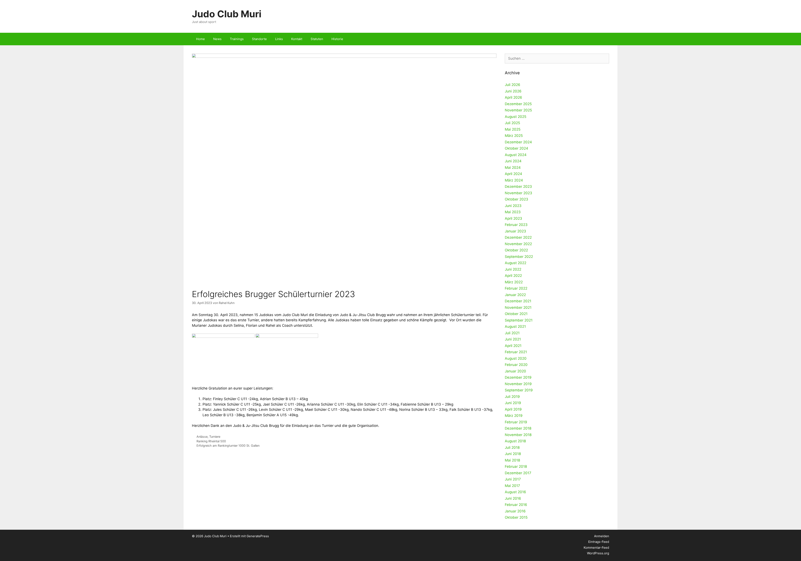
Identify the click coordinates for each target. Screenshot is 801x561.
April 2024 (513, 174)
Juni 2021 (513, 339)
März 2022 (514, 282)
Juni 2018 (513, 454)
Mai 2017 (512, 486)
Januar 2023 (515, 231)
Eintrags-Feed (598, 542)
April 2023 (513, 218)
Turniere (214, 436)
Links (279, 39)
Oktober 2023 (516, 199)
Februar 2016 (516, 505)
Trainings (237, 39)
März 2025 (514, 136)
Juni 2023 (513, 206)
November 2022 (518, 244)
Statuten (317, 39)
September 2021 (519, 320)
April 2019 (513, 409)
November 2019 (518, 384)
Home (200, 39)
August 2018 (515, 441)
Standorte (259, 39)
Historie (337, 39)
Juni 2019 (513, 403)
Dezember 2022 (518, 237)
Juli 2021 (512, 333)
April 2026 (513, 97)
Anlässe (202, 436)
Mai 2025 (512, 129)
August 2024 (515, 155)
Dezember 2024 (518, 142)
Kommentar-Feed (596, 548)
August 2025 (515, 117)
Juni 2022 (513, 269)
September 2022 (519, 257)
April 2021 (513, 346)
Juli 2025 (512, 123)
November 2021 (518, 307)
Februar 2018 (516, 466)
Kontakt (296, 39)
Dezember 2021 (518, 301)
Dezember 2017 (518, 473)
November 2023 (518, 193)
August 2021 (515, 326)
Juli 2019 (512, 397)
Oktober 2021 (516, 314)
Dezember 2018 (518, 428)
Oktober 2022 (516, 250)
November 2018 (518, 435)
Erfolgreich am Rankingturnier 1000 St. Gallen (227, 445)
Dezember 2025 (518, 104)
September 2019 (519, 390)
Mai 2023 (513, 212)
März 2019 (514, 416)
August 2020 (515, 358)
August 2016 (515, 492)
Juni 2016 (513, 498)
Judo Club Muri (226, 14)
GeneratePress (258, 536)
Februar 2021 (516, 352)
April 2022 (513, 276)
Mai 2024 (513, 167)
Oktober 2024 (516, 148)
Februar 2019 (516, 422)
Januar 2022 (515, 295)
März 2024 (514, 180)
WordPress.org (598, 553)
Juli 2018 (512, 447)
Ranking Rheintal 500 (211, 441)
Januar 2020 (515, 371)
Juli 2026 (512, 85)
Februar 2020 (516, 365)
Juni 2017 (513, 479)
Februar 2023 (516, 225)
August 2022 (515, 263)
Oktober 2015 (516, 517)
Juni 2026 (513, 91)
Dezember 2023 (518, 186)
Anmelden (601, 536)
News (217, 39)
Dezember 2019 (518, 377)
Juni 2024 (513, 161)
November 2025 (518, 110)
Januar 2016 (515, 511)
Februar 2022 (516, 288)
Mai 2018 (512, 460)
